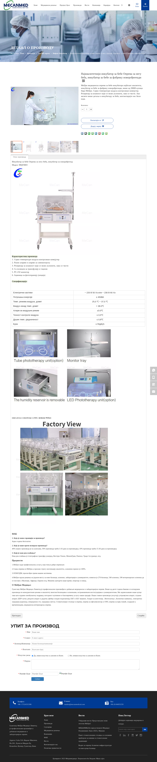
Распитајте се (95, 120)
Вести (87, 5)
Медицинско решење (49, 5)
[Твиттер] (137, 735)
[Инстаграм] (141, 735)
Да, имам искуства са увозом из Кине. (48, 656)
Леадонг (92, 758)
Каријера (107, 5)
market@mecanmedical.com (74, 704)
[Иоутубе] (133, 735)
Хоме (36, 5)
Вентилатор (109, 599)
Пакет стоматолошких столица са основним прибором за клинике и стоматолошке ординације (95, 738)
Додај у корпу (96, 126)
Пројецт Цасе (65, 5)
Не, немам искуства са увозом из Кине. (85, 656)
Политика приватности (52, 748)
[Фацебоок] (120, 735)
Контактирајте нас (51, 744)
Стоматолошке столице (65, 602)
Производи (77, 5)
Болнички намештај (124, 599)
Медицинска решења (52, 730)
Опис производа (19, 157)
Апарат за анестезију (95, 599)
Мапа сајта (100, 758)
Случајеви (48, 727)
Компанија (96, 5)
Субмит (37, 679)
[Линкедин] (125, 735)
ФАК (46, 737)
